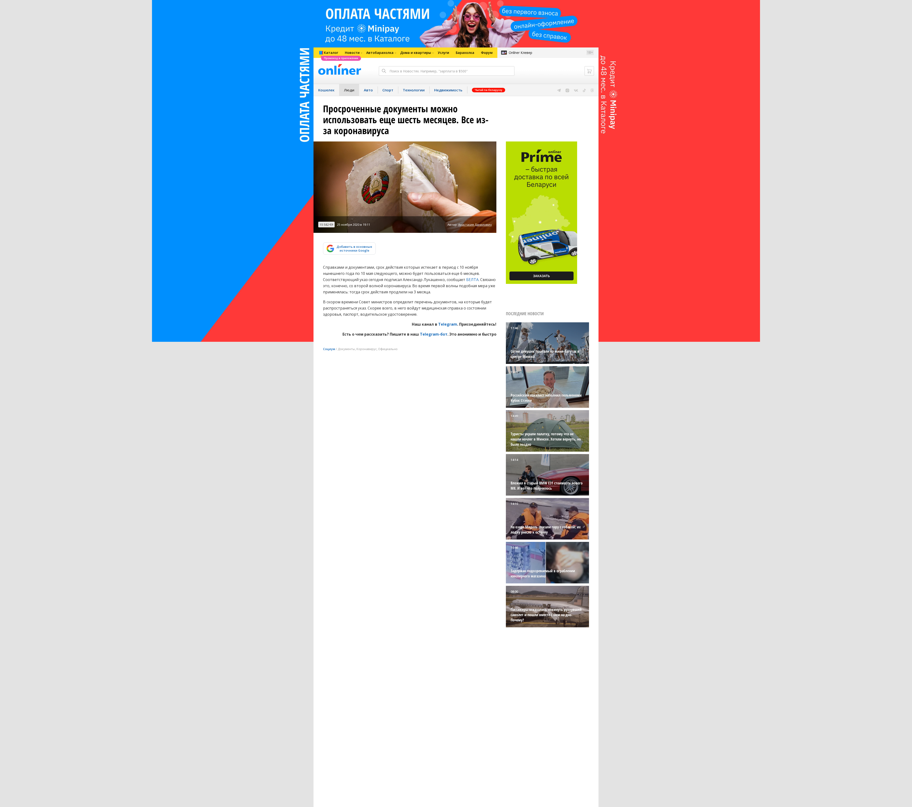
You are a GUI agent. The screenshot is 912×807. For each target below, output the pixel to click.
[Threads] (592, 90)
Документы (346, 349)
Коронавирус (366, 349)
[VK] (576, 90)
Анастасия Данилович (475, 224)
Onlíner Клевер (520, 52)
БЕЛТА (472, 279)
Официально (388, 349)
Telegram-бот (433, 334)
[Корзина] (589, 71)
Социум (329, 349)
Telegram (447, 324)
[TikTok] (584, 90)
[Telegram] (558, 90)
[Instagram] (567, 90)
